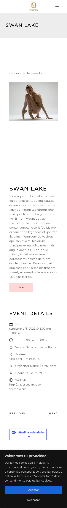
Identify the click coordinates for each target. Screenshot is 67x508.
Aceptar (33, 490)
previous (17, 413)
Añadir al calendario (31, 432)
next (53, 413)
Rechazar (33, 500)
